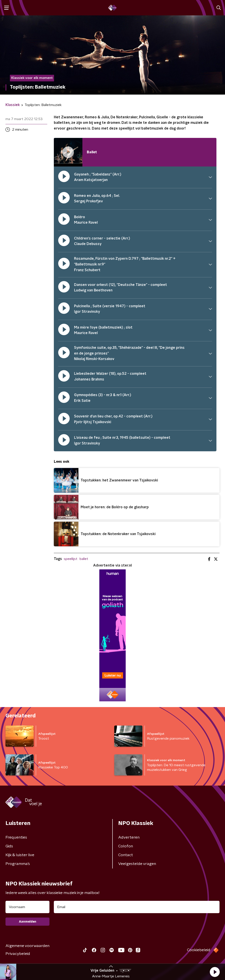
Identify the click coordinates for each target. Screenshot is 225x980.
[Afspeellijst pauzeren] (68, 152)
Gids (9, 846)
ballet (84, 559)
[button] (215, 972)
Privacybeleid (17, 954)
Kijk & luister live (19, 855)
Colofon (125, 846)
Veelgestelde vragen (137, 864)
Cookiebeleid (198, 950)
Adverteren (129, 837)
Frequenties (16, 837)
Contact (125, 855)
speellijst (70, 559)
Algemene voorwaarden (27, 946)
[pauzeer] (64, 177)
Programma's (17, 864)
